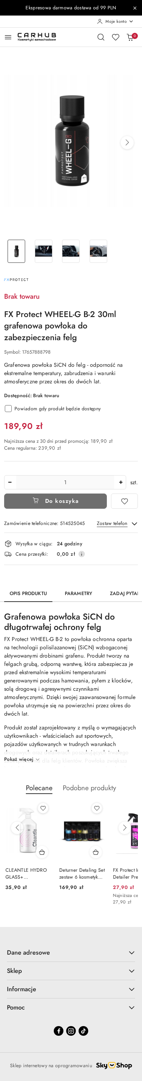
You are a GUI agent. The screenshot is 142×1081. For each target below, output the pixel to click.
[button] (127, 142)
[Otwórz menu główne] (8, 37)
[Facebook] (58, 1031)
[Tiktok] (83, 1031)
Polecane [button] (39, 788)
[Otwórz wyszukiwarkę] (101, 37)
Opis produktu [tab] (28, 593)
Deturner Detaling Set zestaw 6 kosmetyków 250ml (80, 873)
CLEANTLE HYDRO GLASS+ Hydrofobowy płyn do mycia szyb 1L (24, 873)
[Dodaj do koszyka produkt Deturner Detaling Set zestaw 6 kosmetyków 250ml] (94, 852)
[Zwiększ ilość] (120, 482)
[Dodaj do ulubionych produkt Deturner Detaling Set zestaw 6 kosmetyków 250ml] (95, 808)
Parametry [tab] (78, 593)
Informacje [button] (21, 989)
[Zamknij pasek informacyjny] (135, 8)
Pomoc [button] (16, 1007)
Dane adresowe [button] (28, 952)
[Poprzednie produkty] (17, 827)
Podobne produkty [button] (89, 788)
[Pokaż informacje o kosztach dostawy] (81, 554)
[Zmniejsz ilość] (9, 482)
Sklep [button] (14, 970)
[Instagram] (71, 1031)
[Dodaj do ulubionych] (124, 501)
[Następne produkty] (125, 827)
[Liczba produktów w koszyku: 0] (130, 37)
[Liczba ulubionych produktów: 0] (115, 37)
